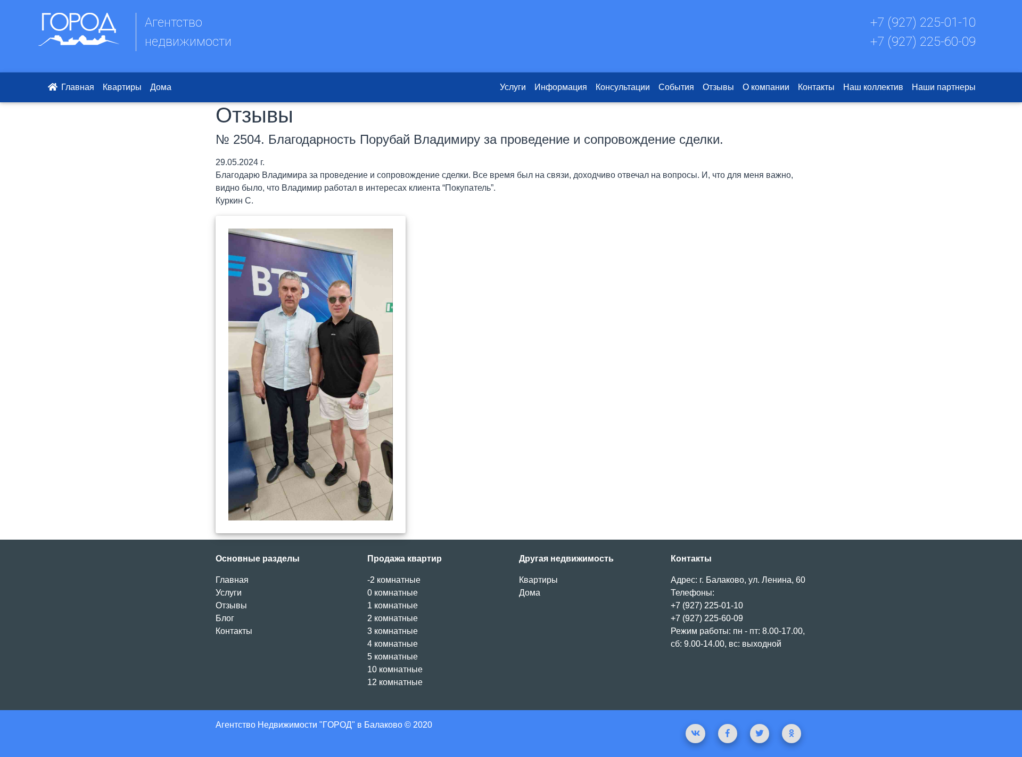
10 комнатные (395, 669)
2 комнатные (392, 618)
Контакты (816, 87)
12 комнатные (395, 682)
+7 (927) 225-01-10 (923, 22)
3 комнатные (392, 631)
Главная (76, 87)
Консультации (623, 87)
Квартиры (122, 87)
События (676, 87)
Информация (560, 87)
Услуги (513, 87)
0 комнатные (392, 592)
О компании (766, 87)
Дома (160, 87)
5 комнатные (392, 656)
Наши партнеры (944, 87)
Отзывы (718, 87)
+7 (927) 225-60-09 (923, 41)
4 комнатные (392, 643)
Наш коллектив (873, 87)
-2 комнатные (394, 579)
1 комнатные (392, 605)
